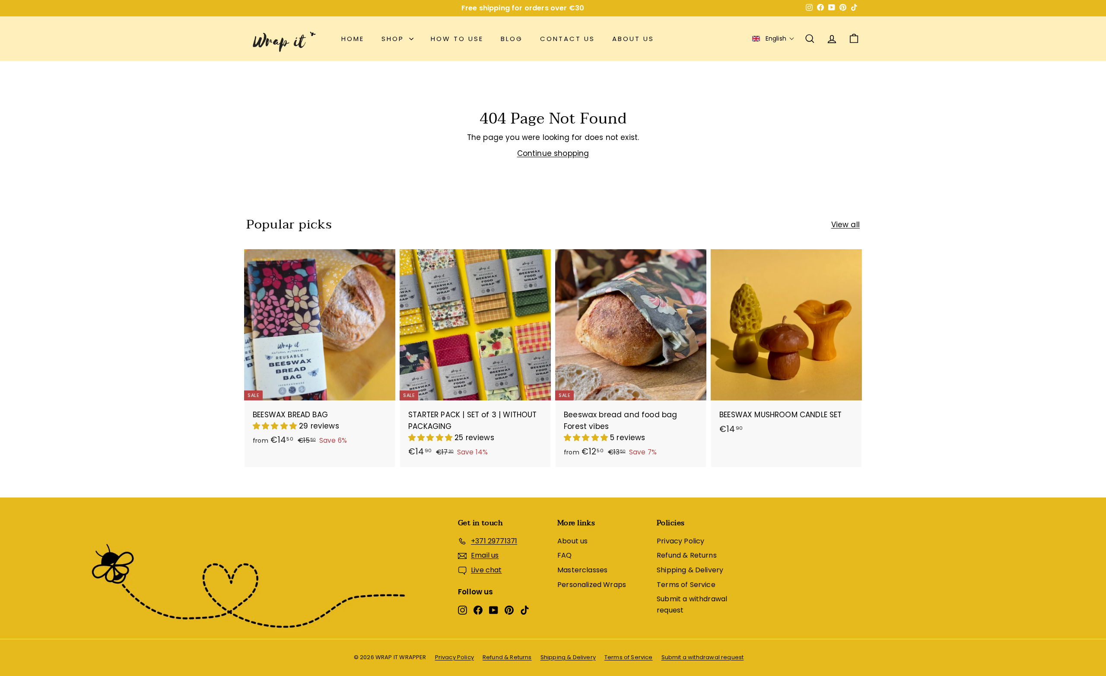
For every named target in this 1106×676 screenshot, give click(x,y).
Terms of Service (686, 585)
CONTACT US (567, 38)
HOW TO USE (457, 38)
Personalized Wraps (591, 585)
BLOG (512, 38)
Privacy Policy (680, 541)
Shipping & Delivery (690, 570)
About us (572, 541)
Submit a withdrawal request (692, 604)
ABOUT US (633, 38)
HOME (352, 38)
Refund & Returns (687, 555)
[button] (773, 39)
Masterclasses (582, 570)
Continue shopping (553, 153)
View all (845, 224)
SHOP (394, 38)
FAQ (564, 555)
